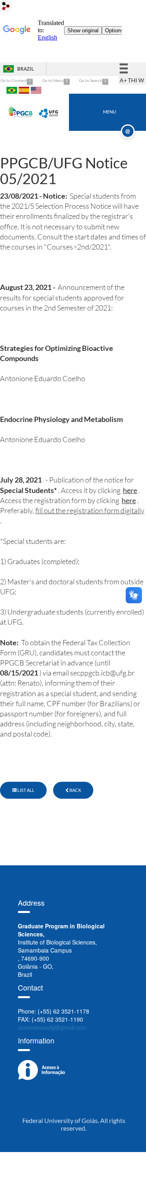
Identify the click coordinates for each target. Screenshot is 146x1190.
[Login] (6, 6)
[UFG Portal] (49, 111)
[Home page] (20, 111)
